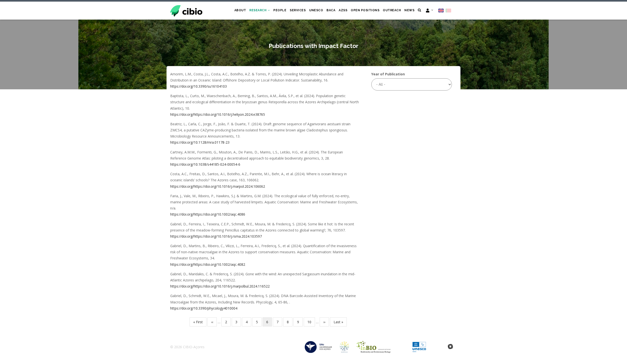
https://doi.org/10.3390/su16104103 (198, 86)
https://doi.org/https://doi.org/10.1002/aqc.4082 (207, 264)
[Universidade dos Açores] (318, 344)
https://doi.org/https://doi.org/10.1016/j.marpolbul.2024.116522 (220, 286)
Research (258, 10)
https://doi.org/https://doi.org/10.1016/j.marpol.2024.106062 (217, 186)
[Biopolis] (344, 344)
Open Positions (365, 10)
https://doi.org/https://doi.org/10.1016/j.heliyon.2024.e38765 (217, 114)
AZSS (343, 10)
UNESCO (316, 10)
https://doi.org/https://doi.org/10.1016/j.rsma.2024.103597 (216, 236)
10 (311, 322)
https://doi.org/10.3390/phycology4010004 (203, 308)
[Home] (186, 10)
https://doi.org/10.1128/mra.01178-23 (199, 142)
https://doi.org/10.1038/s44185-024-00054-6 (205, 164)
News (409, 10)
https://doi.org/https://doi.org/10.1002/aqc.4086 (207, 214)
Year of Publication (388, 74)
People (279, 10)
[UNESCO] (419, 344)
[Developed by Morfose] (450, 347)
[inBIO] (373, 344)
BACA (330, 10)
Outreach (392, 10)
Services (298, 10)
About (240, 10)
